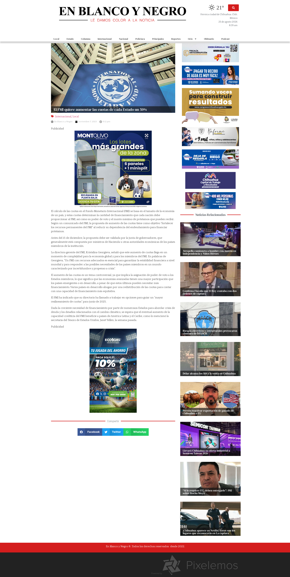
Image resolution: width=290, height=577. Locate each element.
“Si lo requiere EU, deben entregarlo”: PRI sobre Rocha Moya (207, 492)
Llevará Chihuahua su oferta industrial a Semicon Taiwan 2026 (206, 452)
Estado (70, 39)
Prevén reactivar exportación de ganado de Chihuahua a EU (208, 412)
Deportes (176, 39)
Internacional (105, 39)
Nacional (123, 39)
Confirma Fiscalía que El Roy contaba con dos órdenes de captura (210, 292)
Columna (85, 39)
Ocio (190, 39)
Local (56, 39)
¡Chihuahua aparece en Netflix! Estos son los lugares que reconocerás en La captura (209, 532)
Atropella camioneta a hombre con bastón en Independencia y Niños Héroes (209, 252)
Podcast (225, 39)
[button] (233, 7)
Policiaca (140, 39)
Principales (158, 39)
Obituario (209, 39)
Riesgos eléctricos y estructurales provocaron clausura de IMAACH (210, 332)
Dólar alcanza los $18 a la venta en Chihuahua (209, 373)
